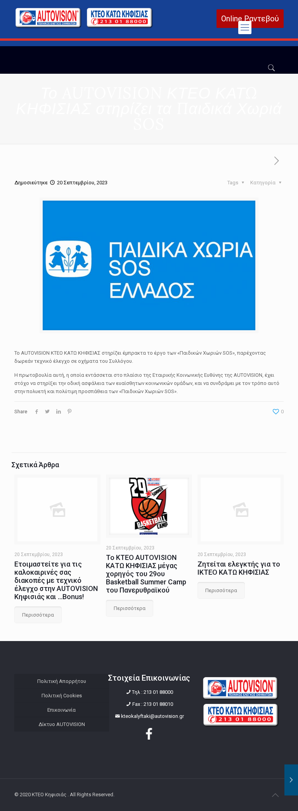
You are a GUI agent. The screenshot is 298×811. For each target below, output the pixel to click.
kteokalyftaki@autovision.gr (152, 716)
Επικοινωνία (61, 710)
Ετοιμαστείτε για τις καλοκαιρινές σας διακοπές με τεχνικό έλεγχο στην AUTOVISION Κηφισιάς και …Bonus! (56, 580)
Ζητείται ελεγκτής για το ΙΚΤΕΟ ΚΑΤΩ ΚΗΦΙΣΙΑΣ (239, 568)
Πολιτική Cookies (62, 695)
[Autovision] (84, 26)
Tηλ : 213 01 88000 (152, 692)
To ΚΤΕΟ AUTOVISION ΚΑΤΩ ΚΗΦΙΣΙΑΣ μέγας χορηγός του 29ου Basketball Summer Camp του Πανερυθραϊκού (146, 573)
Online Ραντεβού (250, 18)
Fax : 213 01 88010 (152, 704)
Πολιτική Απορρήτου (61, 681)
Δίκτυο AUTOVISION (61, 724)
